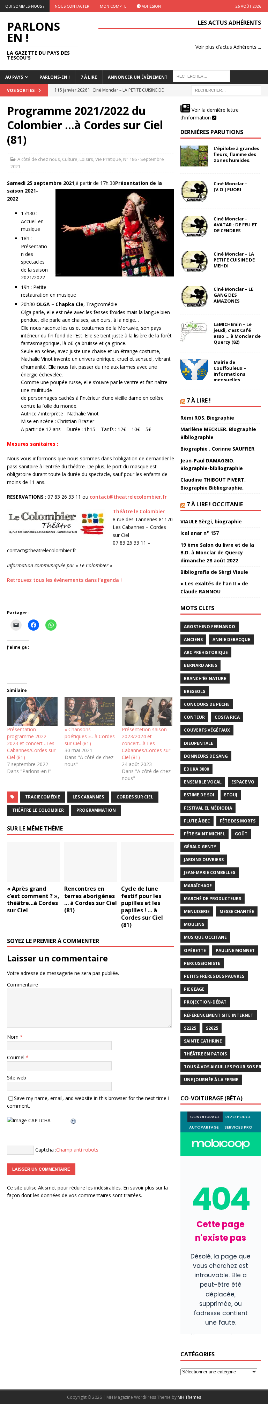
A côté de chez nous (38, 159)
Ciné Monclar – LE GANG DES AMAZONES (233, 295)
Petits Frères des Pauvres (214, 976)
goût (241, 834)
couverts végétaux (207, 730)
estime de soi (199, 795)
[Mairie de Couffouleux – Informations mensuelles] (194, 369)
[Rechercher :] (226, 89)
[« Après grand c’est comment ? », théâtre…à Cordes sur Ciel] (33, 862)
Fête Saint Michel (204, 834)
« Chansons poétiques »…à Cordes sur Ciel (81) (90, 736)
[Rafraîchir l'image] (73, 1120)
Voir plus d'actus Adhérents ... (228, 47)
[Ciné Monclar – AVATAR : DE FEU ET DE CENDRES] (194, 226)
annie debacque (231, 639)
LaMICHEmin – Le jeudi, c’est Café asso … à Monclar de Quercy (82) (237, 333)
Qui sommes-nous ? (24, 6)
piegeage (194, 989)
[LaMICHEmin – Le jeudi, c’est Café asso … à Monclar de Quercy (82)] (194, 331)
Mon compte (113, 6)
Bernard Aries (200, 665)
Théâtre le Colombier (139, 511)
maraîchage (198, 886)
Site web (16, 1077)
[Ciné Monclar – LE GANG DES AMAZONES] (194, 296)
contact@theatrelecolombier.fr (128, 496)
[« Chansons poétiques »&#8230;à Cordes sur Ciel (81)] (90, 711)
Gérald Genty (200, 847)
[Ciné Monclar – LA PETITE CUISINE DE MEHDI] (194, 261)
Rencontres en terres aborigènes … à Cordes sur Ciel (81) (90, 899)
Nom (13, 1037)
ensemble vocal (203, 782)
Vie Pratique (108, 159)
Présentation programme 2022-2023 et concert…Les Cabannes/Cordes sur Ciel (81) (31, 743)
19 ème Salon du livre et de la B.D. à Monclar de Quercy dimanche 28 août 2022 (217, 552)
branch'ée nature (205, 678)
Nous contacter (72, 6)
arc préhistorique (206, 652)
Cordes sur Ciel (135, 797)
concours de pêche (207, 704)
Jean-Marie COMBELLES (209, 872)
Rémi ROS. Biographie (207, 417)
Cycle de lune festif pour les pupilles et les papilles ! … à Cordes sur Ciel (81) (142, 907)
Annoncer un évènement (138, 77)
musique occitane (205, 937)
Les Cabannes (88, 797)
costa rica (227, 717)
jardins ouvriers (204, 860)
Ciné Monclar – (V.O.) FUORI (230, 186)
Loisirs (86, 159)
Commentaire (22, 984)
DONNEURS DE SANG (206, 756)
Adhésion (151, 6)
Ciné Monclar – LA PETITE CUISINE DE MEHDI (234, 260)
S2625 (212, 1028)
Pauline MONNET (235, 950)
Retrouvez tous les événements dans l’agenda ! (64, 580)
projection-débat (205, 1002)
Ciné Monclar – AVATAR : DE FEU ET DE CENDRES (235, 225)
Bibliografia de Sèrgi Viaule (214, 572)
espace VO (242, 782)
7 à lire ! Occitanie (215, 504)
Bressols (194, 691)
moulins (194, 924)
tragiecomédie (42, 797)
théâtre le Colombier (38, 810)
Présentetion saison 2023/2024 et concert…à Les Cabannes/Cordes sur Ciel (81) (146, 743)
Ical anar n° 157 (199, 533)
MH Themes (189, 1397)
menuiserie (197, 911)
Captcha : (45, 1149)
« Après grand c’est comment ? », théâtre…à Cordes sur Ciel (33, 899)
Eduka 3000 (196, 769)
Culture (69, 159)
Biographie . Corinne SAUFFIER (217, 448)
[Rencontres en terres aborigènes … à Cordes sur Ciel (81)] (90, 862)
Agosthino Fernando (209, 627)
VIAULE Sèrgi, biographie (211, 521)
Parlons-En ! (54, 77)
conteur (194, 717)
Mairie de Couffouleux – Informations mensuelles (230, 371)
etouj (230, 795)
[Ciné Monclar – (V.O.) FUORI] (194, 191)
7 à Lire (89, 77)
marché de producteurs (212, 899)
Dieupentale (198, 743)
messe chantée (236, 911)
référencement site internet (218, 1015)
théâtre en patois (205, 1054)
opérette (195, 950)
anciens (193, 639)
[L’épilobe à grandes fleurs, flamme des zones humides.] (194, 156)
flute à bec (197, 821)
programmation (96, 810)
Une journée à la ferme (211, 1080)
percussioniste (202, 963)
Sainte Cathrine (203, 1041)
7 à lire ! (199, 400)
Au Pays (14, 77)
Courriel (16, 1057)
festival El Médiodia (208, 808)
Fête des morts (237, 821)
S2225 (190, 1028)
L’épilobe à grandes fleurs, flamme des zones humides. (236, 154)
